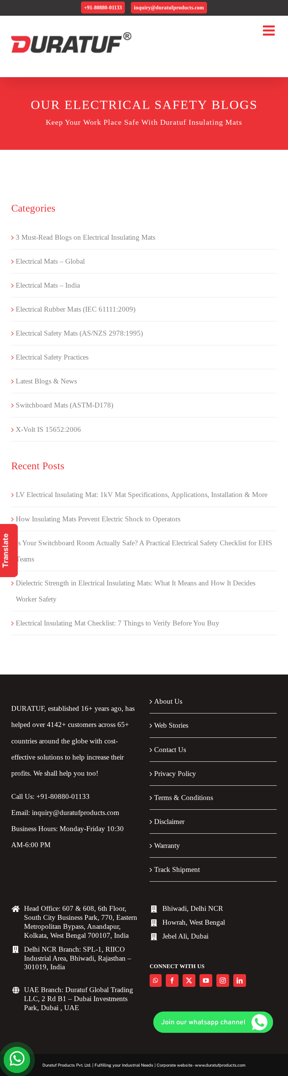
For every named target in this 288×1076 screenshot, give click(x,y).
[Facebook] (172, 980)
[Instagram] (222, 980)
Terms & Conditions (183, 797)
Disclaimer (169, 821)
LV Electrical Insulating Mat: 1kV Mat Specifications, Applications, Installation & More (141, 494)
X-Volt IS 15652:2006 (48, 429)
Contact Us (170, 750)
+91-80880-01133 (103, 7)
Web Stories (171, 725)
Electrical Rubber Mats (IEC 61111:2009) (75, 309)
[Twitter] (189, 980)
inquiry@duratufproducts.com (169, 7)
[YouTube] (206, 980)
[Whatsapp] (156, 980)
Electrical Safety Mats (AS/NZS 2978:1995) (79, 333)
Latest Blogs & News (46, 381)
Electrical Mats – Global (50, 261)
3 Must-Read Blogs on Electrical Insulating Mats (85, 237)
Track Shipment (177, 869)
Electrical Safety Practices (52, 357)
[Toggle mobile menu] (270, 30)
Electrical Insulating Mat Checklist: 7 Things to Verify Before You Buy (117, 623)
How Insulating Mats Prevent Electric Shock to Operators (98, 519)
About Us (168, 701)
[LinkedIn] (239, 980)
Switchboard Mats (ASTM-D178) (64, 405)
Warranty (167, 845)
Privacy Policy (175, 774)
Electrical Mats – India (48, 285)
